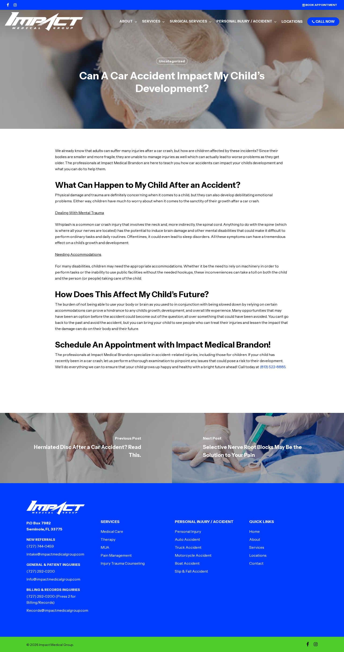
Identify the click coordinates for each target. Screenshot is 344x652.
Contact (256, 563)
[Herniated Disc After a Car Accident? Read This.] (86, 448)
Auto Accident (187, 539)
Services (256, 547)
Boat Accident (187, 563)
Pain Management (116, 555)
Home (254, 531)
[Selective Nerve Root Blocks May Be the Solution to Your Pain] (258, 448)
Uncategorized (172, 61)
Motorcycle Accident (193, 555)
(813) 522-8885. (273, 366)
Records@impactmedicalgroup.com (57, 610)
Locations (258, 555)
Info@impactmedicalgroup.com (53, 579)
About (254, 539)
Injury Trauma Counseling (123, 563)
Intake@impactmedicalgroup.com (55, 554)
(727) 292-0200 (40, 571)
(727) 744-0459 (40, 546)
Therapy (108, 539)
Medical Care (112, 531)
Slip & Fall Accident (191, 571)
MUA (105, 547)
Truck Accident (188, 547)
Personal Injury (188, 531)
